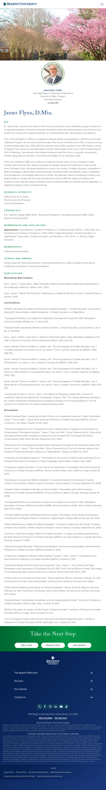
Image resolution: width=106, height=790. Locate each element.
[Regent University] (20, 4)
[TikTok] (66, 706)
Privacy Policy (21, 772)
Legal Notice (9, 772)
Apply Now (26, 645)
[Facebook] (45, 706)
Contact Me (53, 102)
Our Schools (20, 689)
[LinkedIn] (55, 706)
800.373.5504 (45, 718)
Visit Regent (79, 645)
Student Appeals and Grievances (50, 776)
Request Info (53, 645)
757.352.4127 (61, 718)
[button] (53, 673)
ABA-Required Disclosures (60, 772)
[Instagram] (50, 706)
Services (18, 681)
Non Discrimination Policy (38, 772)
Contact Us (20, 697)
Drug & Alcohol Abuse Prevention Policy (19, 776)
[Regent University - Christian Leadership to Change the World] (53, 660)
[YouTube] (61, 706)
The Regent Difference (26, 673)
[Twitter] (39, 706)
